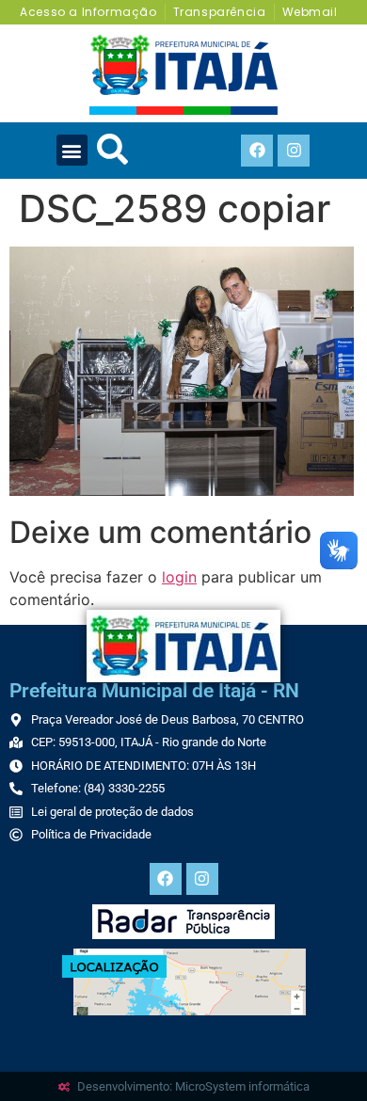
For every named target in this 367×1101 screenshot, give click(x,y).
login (179, 576)
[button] (72, 150)
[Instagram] (294, 151)
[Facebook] (257, 151)
